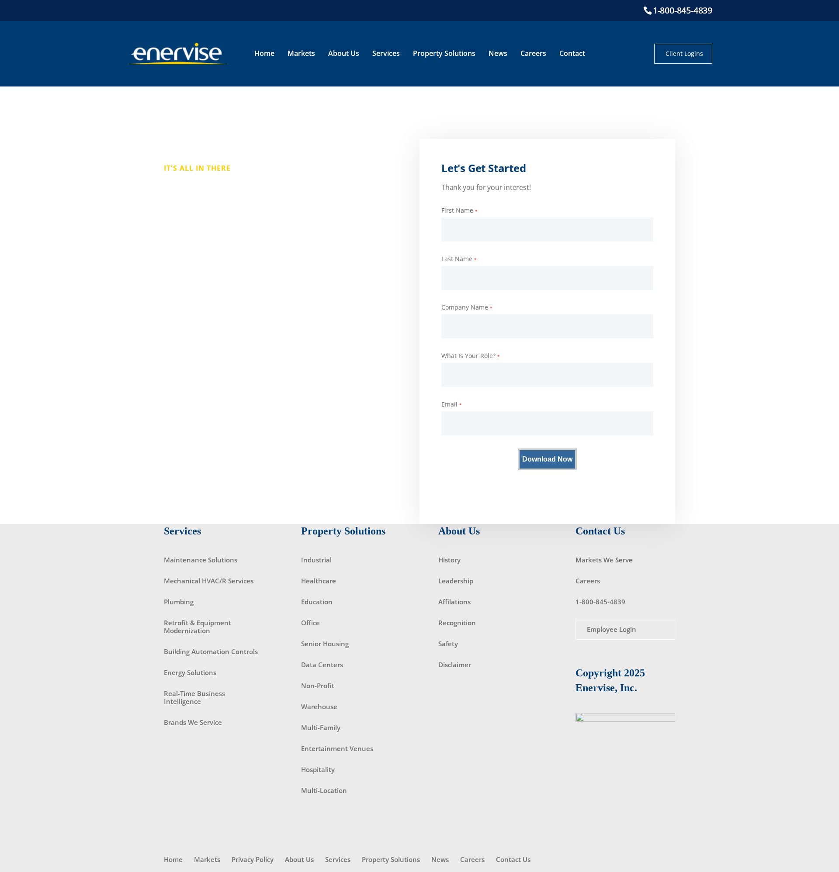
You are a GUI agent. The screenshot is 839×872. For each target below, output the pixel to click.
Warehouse (319, 706)
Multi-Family (320, 727)
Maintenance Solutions (200, 559)
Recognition (457, 622)
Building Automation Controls (211, 651)
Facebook (619, 53)
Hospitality (318, 769)
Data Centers (322, 664)
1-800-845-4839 (682, 10)
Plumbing (179, 601)
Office (310, 622)
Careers (533, 53)
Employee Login (611, 629)
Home (264, 53)
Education (317, 601)
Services (386, 53)
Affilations (454, 601)
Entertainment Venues (337, 748)
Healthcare (318, 580)
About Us (343, 53)
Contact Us (513, 859)
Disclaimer (454, 664)
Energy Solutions (190, 672)
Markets (301, 53)
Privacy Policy (253, 859)
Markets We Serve (604, 559)
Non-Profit (317, 685)
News (498, 53)
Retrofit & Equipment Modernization (197, 626)
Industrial (316, 559)
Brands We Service (193, 722)
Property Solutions (444, 53)
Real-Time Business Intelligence (194, 697)
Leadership (455, 580)
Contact (572, 53)
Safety (448, 643)
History (449, 559)
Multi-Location (324, 790)
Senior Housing (325, 643)
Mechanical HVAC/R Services (208, 580)
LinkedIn (636, 53)
